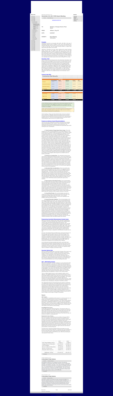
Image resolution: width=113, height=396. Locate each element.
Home (57, 389)
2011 (33, 45)
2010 (33, 46)
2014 (33, 42)
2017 (33, 20)
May (33, 35)
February (34, 38)
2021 (33, 16)
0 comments (45, 386)
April (33, 36)
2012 (33, 44)
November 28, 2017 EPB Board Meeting (36, 24)
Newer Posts (43, 389)
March (34, 37)
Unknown (75, 20)
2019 (33, 18)
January (34, 39)
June (33, 34)
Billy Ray (75, 17)
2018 (33, 19)
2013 (33, 43)
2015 (33, 41)
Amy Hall (75, 16)
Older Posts (70, 389)
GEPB (75, 18)
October (34, 29)
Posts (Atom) (48, 391)
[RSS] (31, 393)
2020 (33, 17)
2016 (33, 40)
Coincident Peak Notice (49, 359)
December (34, 21)
